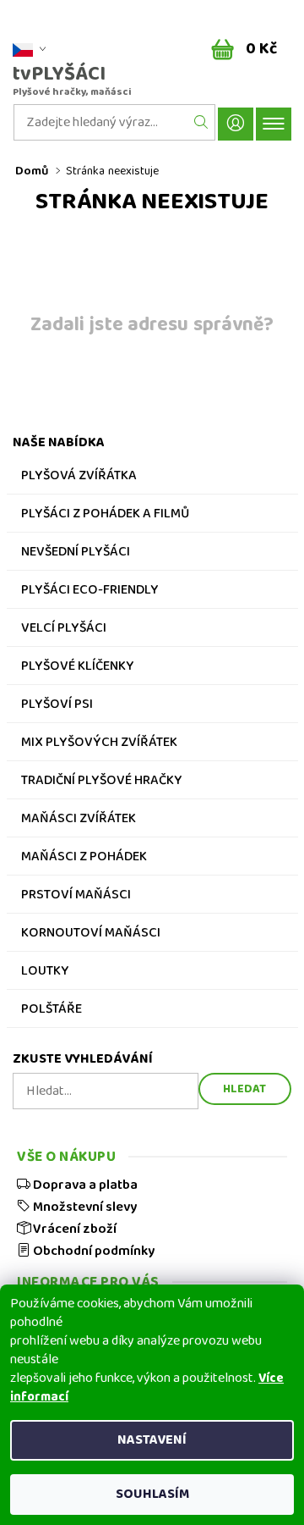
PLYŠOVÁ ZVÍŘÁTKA (79, 477)
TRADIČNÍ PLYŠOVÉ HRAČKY (101, 782)
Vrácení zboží (73, 1228)
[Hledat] (201, 122)
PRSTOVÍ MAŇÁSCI (76, 896)
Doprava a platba (84, 1184)
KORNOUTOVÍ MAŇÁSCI (90, 934)
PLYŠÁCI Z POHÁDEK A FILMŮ (105, 515)
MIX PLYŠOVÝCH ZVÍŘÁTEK (99, 744)
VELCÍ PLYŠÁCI (63, 630)
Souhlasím (152, 1494)
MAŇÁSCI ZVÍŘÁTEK (78, 820)
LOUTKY (45, 972)
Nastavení (152, 1439)
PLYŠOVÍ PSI (57, 706)
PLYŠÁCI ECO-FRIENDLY (90, 591)
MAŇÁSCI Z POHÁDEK (84, 858)
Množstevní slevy (83, 1206)
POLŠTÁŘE (51, 1011)
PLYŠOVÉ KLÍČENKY (77, 668)
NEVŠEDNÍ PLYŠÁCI (75, 553)
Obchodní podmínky (92, 1250)
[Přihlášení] (235, 124)
